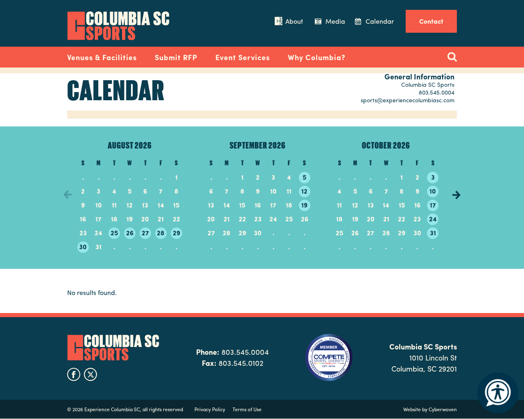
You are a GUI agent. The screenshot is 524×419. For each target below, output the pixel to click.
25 (114, 232)
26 (129, 232)
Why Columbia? (317, 57)
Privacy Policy (209, 409)
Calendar (380, 21)
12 (304, 191)
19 (304, 205)
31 (433, 232)
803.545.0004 (436, 92)
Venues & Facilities (102, 57)
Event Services (242, 57)
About (294, 21)
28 (161, 232)
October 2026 (386, 145)
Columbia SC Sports (113, 347)
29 (176, 232)
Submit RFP (176, 57)
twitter (90, 374)
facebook (73, 374)
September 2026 (258, 145)
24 (433, 218)
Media (335, 21)
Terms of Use (247, 409)
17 (433, 205)
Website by (430, 409)
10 (432, 191)
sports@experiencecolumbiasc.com (407, 100)
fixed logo (40, 55)
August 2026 (130, 145)
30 (83, 246)
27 (145, 232)
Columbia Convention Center (118, 26)
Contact (431, 21)
